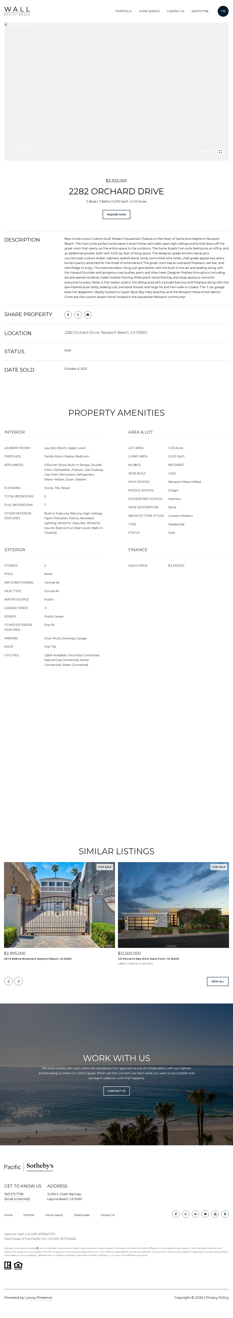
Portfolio (124, 11)
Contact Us (107, 1215)
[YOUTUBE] (205, 1214)
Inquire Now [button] (116, 214)
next (27, 151)
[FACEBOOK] (175, 1214)
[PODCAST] (225, 1214)
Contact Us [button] (116, 1091)
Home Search (149, 11)
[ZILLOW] (215, 1214)
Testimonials (82, 1215)
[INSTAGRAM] (185, 1214)
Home (8, 1215)
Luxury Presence (38, 1298)
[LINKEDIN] (195, 1214)
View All (217, 981)
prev (17, 151)
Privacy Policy (217, 1298)
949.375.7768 (199, 11)
